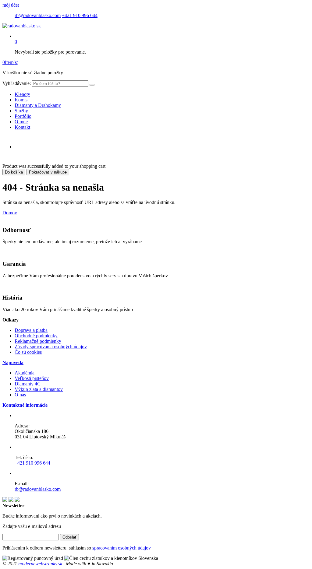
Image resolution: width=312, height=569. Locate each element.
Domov (9, 212)
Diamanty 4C (28, 383)
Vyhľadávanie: (16, 83)
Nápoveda (12, 362)
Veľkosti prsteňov (32, 378)
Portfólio (23, 116)
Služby (21, 110)
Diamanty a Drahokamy (38, 105)
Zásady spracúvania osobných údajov (51, 346)
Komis (21, 99)
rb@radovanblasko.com (38, 15)
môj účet (10, 5)
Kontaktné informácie (25, 405)
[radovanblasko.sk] (21, 25)
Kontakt (22, 127)
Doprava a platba (31, 330)
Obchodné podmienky (36, 335)
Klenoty (22, 94)
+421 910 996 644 (80, 15)
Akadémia (24, 372)
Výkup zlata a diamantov (39, 389)
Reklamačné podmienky (38, 341)
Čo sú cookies (28, 352)
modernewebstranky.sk (40, 563)
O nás (20, 394)
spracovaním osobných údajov (121, 547)
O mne (21, 121)
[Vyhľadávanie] (92, 85)
